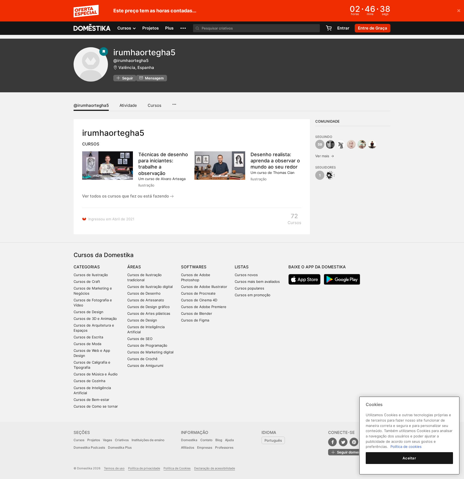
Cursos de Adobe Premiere (203, 307)
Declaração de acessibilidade (214, 468)
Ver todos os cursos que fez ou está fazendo (126, 196)
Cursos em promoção (252, 295)
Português (273, 440)
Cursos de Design (88, 312)
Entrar (343, 28)
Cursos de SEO (140, 339)
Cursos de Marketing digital (150, 352)
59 (320, 144)
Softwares (193, 266)
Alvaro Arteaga (173, 179)
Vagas (107, 440)
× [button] (459, 10)
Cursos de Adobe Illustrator (204, 286)
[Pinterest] (354, 442)
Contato (206, 440)
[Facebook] (332, 442)
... (174, 102)
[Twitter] (343, 442)
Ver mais (324, 156)
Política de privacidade (144, 468)
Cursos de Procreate (198, 293)
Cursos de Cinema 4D (199, 300)
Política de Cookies (177, 468)
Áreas (134, 266)
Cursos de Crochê (142, 359)
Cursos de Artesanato (145, 300)
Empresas (204, 447)
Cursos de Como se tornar (96, 406)
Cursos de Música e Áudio (96, 374)
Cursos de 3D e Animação (95, 318)
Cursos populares (249, 288)
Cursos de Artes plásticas (148, 313)
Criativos (122, 440)
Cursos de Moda (87, 344)
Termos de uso (114, 468)
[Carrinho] (328, 28)
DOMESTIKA (92, 28)
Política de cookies (406, 446)
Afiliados (187, 447)
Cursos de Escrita (88, 337)
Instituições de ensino (148, 440)
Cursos (154, 105)
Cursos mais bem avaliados (257, 281)
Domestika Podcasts (89, 447)
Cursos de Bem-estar (91, 399)
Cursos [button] (124, 28)
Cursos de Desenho (144, 293)
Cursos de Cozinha (89, 381)
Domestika (189, 440)
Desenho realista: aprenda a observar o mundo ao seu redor (275, 161)
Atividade (128, 105)
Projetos (150, 28)
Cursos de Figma (195, 320)
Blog (218, 440)
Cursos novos (246, 275)
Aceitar (409, 458)
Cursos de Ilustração (91, 275)
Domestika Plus (120, 447)
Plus (169, 28)
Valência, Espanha (136, 67)
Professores (224, 447)
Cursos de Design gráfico (148, 307)
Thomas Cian (284, 172)
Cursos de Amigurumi (145, 365)
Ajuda (229, 440)
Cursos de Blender (196, 313)
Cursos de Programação (147, 345)
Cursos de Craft (87, 281)
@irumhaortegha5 (91, 105)
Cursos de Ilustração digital (150, 286)
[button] (183, 28)
